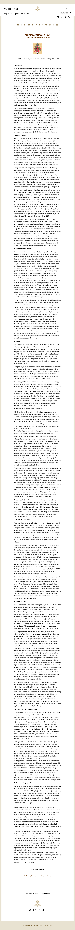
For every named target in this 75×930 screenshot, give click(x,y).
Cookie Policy (38, 925)
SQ (57, 25)
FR (32, 25)
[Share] (69, 17)
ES (29, 25)
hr (4, 14)
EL (21, 25)
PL (42, 25)
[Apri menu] (70, 9)
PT (46, 25)
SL (53, 25)
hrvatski (64, 13)
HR (36, 25)
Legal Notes (28, 925)
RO (50, 25)
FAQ (23, 925)
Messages (11, 14)
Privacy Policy (48, 925)
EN (25, 25)
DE (18, 25)
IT (39, 25)
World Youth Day (23, 14)
